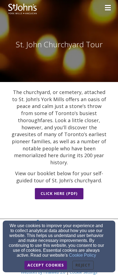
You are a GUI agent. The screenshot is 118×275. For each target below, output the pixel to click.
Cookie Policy (82, 255)
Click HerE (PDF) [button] (59, 193)
